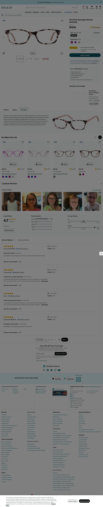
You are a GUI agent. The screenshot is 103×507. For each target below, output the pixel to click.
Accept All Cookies (84, 501)
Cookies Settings (72, 501)
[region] (51, 501)
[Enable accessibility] (101, 253)
